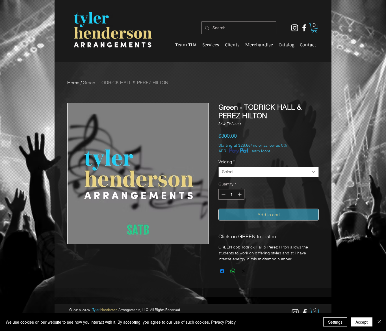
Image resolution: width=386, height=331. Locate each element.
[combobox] (268, 172)
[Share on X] (243, 271)
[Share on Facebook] (222, 271)
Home (73, 82)
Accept (361, 322)
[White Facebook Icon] (304, 28)
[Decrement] (222, 194)
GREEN (225, 247)
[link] (314, 28)
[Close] (379, 321)
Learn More (260, 150)
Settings (335, 322)
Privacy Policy (223, 322)
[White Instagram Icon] (294, 28)
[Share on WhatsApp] (232, 271)
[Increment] (240, 194)
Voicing (226, 162)
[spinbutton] (231, 194)
